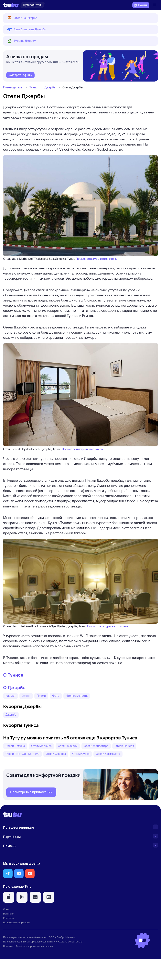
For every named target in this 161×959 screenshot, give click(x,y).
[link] (20, 75)
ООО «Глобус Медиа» (62, 937)
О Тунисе (13, 675)
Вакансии (8, 913)
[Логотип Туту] (11, 5)
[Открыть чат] (142, 940)
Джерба (50, 87)
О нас (6, 909)
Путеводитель (12, 87)
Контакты (8, 918)
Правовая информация (16, 922)
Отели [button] (26, 695)
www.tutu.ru (60, 941)
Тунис (33, 87)
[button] (80, 18)
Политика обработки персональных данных (28, 946)
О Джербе (14, 687)
